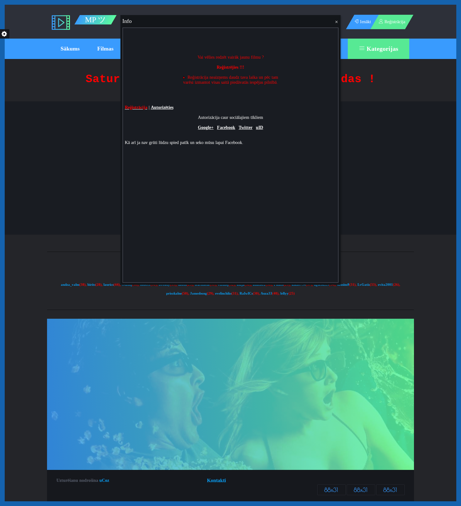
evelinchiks (223, 293)
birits (91, 284)
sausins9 (343, 284)
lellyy (284, 293)
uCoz (104, 480)
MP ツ (95, 20)
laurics (108, 284)
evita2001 (385, 284)
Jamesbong (198, 293)
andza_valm (70, 284)
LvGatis (364, 284)
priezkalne (174, 293)
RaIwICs (246, 293)
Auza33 (266, 293)
